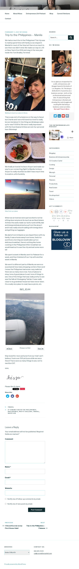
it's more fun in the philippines (22, 410)
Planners (52, 179)
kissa (25, 32)
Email (8, 478)
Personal (52, 175)
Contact (8, 18)
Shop (51, 13)
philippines (13, 411)
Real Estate (53, 187)
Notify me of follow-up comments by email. (24, 499)
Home (7, 13)
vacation (12, 413)
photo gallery (25, 411)
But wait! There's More (61, 108)
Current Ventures (63, 13)
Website (8, 488)
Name (8, 467)
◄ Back (9, 349)
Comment (9, 439)
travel (36, 411)
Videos (51, 198)
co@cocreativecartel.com (43, 553)
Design (51, 168)
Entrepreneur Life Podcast (36, 13)
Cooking (52, 164)
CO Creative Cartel (55, 160)
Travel (11, 407)
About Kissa (17, 13)
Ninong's (52, 172)
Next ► (41, 349)
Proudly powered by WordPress (15, 564)
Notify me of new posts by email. (20, 504)
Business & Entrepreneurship (59, 156)
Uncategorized (54, 195)
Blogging (52, 152)
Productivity (53, 183)
